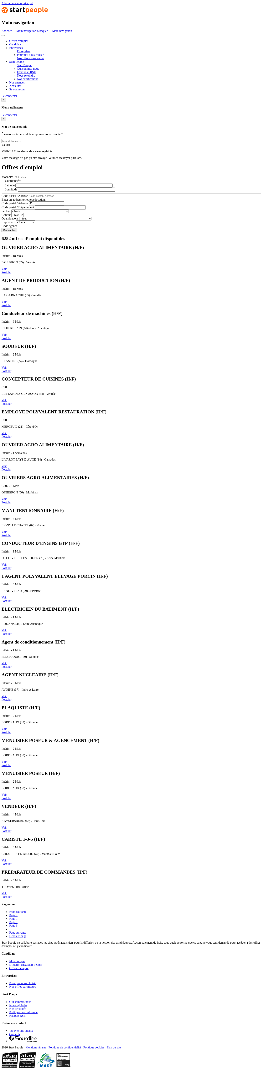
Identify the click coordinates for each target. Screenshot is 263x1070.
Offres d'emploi (18, 41)
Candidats (15, 44)
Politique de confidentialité (65, 1047)
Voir (4, 268)
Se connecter (17, 89)
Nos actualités (17, 1008)
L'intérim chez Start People (25, 964)
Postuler (6, 272)
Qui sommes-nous (28, 68)
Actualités (15, 86)
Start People (16, 61)
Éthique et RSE (26, 72)
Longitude (11, 189)
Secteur (6, 211)
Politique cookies (93, 1047)
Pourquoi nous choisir (30, 54)
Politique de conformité (23, 1012)
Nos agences (17, 82)
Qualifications (10, 218)
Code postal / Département (18, 207)
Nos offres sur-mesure (30, 58)
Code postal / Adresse (15, 195)
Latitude (10, 185)
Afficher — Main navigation (19, 31)
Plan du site (114, 1047)
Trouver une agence (21, 1030)
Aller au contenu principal (17, 3)
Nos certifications (27, 79)
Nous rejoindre (26, 75)
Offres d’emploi (18, 968)
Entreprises (16, 47)
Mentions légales (36, 1047)
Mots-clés (7, 177)
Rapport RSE (17, 1015)
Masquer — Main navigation (54, 31)
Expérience (8, 222)
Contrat (6, 214)
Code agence (9, 226)
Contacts (14, 1034)
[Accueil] (25, 14)
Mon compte (17, 961)
